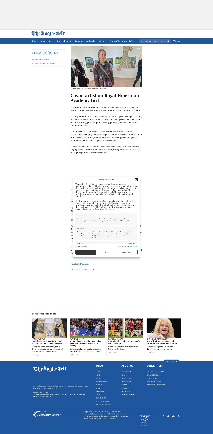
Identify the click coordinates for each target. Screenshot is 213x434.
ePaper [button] (102, 41)
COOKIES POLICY (126, 378)
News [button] (42, 41)
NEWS (98, 375)
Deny (107, 252)
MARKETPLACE (101, 391)
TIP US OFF (124, 388)
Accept (85, 252)
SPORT (98, 378)
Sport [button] (51, 41)
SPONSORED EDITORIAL (104, 404)
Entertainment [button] (64, 41)
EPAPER (98, 395)
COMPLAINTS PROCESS (129, 395)
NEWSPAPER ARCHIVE (103, 401)
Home (35, 41)
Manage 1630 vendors (81, 246)
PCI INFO (124, 385)
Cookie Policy (129, 41)
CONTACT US (125, 391)
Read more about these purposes (128, 246)
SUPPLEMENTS (101, 398)
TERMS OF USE (126, 372)
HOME (98, 372)
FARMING (99, 385)
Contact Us (115, 41)
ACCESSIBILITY (126, 382)
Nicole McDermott (41, 59)
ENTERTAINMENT (101, 382)
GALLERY (99, 388)
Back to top (170, 362)
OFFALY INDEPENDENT (154, 375)
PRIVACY (124, 375)
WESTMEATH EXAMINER (154, 382)
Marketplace (92, 41)
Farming (79, 41)
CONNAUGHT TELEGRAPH (155, 372)
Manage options (128, 252)
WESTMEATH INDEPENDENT (156, 385)
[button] (136, 179)
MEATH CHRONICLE (153, 378)
